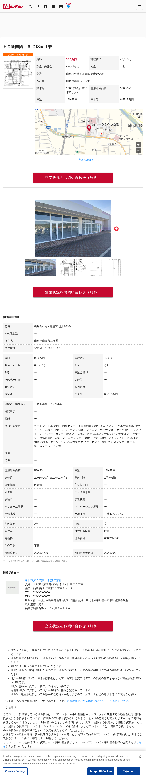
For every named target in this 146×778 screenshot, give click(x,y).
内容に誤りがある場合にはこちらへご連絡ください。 (99, 700)
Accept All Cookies (101, 771)
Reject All (128, 771)
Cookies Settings (15, 771)
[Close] (140, 756)
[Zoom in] (138, 144)
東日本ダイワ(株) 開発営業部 (43, 580)
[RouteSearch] (38, 6)
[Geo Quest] (68, 6)
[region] (89, 132)
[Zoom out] (138, 150)
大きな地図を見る (89, 159)
